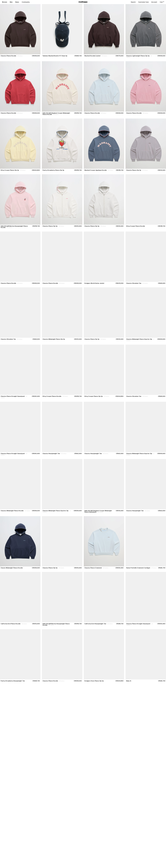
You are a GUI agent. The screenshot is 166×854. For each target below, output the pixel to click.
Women (4, 2)
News (17, 2)
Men (11, 2)
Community (26, 2)
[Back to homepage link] (83, 2)
